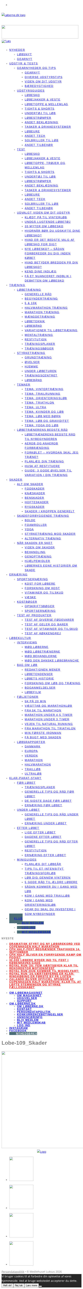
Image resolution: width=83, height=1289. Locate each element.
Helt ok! (7, 1285)
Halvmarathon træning (46, 307)
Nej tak (19, 1285)
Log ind (29, 927)
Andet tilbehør (39, 144)
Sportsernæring (32, 579)
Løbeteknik (35, 321)
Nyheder (17, 49)
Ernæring (18, 574)
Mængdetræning (40, 316)
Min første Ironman (43, 732)
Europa (31, 750)
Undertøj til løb (40, 113)
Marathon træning (42, 312)
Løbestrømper (38, 117)
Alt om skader (30, 484)
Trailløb (33, 769)
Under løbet (28, 809)
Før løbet (26, 782)
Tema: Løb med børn (43, 416)
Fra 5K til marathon (43, 710)
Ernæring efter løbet (45, 855)
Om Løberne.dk (30, 1006)
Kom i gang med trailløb (47, 895)
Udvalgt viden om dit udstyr (43, 212)
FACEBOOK (18, 1030)
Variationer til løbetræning (51, 330)
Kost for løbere (40, 583)
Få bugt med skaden (43, 737)
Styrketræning (31, 353)
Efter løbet (28, 828)
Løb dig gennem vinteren (48, 877)
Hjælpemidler (37, 561)
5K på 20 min (35, 701)
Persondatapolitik (34, 1011)
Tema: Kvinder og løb (44, 411)
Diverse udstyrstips (44, 77)
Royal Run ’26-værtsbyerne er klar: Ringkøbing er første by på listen (42, 975)
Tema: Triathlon (39, 402)
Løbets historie (39, 678)
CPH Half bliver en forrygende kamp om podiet (45, 956)
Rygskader (34, 506)
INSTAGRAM (18, 1028)
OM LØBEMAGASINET (25, 992)
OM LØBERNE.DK (22, 1003)
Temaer (23, 384)
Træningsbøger (39, 348)
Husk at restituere (42, 466)
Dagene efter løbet (43, 836)
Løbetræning (29, 289)
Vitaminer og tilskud (44, 592)
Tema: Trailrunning (42, 393)
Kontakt (24, 1009)
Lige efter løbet (40, 832)
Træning (17, 285)
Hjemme (31, 366)
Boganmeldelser (40, 687)
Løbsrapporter (31, 742)
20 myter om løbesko (44, 226)
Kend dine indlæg (41, 271)
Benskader (34, 497)
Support (24, 1000)
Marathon (34, 760)
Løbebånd (33, 325)
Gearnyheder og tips (36, 67)
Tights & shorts (39, 108)
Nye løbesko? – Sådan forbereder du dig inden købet (48, 253)
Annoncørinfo (30, 1017)
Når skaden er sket (35, 542)
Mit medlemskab (36, 932)
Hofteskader (37, 502)
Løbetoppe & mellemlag (46, 104)
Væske (30, 597)
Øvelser (32, 362)
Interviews (27, 642)
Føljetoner (27, 696)
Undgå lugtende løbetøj (48, 221)
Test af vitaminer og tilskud (51, 628)
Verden (31, 755)
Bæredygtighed (39, 86)
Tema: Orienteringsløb (46, 398)
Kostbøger (27, 601)
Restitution (36, 339)
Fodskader (34, 488)
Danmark (33, 746)
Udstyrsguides (31, 90)
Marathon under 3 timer (47, 719)
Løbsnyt (24, 54)
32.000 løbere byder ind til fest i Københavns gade (39, 961)
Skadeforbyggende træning (43, 515)
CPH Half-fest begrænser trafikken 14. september (44, 951)
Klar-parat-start (25, 778)
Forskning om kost (42, 588)
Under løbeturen (41, 371)
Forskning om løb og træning (52, 683)
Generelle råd (38, 294)
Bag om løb (27, 665)
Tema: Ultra (35, 407)
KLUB (18, 918)
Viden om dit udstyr (43, 81)
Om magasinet (29, 995)
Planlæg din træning (44, 461)
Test (21, 149)
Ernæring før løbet (43, 805)
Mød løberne (36, 646)
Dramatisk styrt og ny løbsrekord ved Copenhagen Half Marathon (44, 945)
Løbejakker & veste (42, 99)
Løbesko (32, 95)
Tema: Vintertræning (44, 389)
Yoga (29, 529)
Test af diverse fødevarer (49, 619)
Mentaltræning (39, 334)
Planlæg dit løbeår (43, 864)
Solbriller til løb (41, 140)
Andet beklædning (41, 122)
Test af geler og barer (46, 624)
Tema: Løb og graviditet (47, 420)
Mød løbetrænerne (42, 651)
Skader (16, 479)
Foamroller (36, 524)
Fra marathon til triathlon (50, 728)
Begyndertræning (41, 298)
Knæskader (35, 493)
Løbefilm (33, 692)
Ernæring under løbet (46, 823)
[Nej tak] (40, 1286)
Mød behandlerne (41, 656)
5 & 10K (31, 303)
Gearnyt (32, 72)
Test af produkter (34, 615)
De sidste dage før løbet (48, 800)
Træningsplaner (40, 343)
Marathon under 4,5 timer (49, 714)
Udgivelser (27, 998)
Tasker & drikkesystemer (48, 126)
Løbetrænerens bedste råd (42, 429)
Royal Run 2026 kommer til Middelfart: (44, 971)
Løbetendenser (39, 674)
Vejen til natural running (49, 724)
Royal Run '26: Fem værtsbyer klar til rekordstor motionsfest (43, 967)
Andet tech (35, 135)
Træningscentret (41, 375)
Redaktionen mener (42, 669)
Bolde (30, 520)
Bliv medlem (33, 922)
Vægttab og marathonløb (48, 705)
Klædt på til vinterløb (46, 217)
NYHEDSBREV (26, 1033)
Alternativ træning (43, 538)
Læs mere (31, 1285)
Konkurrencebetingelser (40, 1014)
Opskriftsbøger (39, 606)
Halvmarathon (38, 764)
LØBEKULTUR (20, 638)
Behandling (35, 552)
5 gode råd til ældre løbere (51, 882)
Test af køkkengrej (43, 633)
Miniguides (26, 859)
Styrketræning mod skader (50, 533)
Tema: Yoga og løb (41, 425)
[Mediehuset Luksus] (41, 1152)
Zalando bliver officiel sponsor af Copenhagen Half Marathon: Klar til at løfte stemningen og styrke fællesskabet (45, 983)
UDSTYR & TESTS (23, 63)
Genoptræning (38, 556)
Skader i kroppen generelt (50, 511)
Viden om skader (40, 547)
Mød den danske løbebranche (52, 660)
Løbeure (32, 131)
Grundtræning (38, 357)
